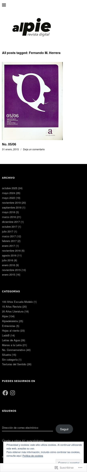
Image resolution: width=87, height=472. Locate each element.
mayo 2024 (8, 193)
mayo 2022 (8, 198)
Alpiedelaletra (10, 321)
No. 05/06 (9, 144)
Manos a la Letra (12, 345)
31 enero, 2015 (10, 149)
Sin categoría (10, 359)
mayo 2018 (8, 212)
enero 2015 (8, 274)
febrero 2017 (9, 241)
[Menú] (7, 5)
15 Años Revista (11, 306)
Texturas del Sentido (14, 364)
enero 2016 (8, 265)
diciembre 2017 (11, 222)
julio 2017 (7, 231)
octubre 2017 (9, 226)
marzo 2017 (9, 236)
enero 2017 (8, 246)
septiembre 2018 (11, 207)
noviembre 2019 (11, 202)
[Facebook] (5, 393)
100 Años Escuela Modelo (17, 302)
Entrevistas (8, 326)
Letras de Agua (11, 340)
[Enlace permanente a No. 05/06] (32, 138)
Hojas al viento (10, 330)
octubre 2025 (9, 188)
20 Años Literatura (12, 311)
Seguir (64, 429)
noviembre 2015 (11, 270)
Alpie (5, 316)
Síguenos (9, 411)
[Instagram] (12, 393)
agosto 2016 (9, 255)
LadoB (6, 335)
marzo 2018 (9, 217)
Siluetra (6, 355)
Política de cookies (32, 455)
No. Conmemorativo (13, 350)
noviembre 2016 (11, 250)
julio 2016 (7, 260)
